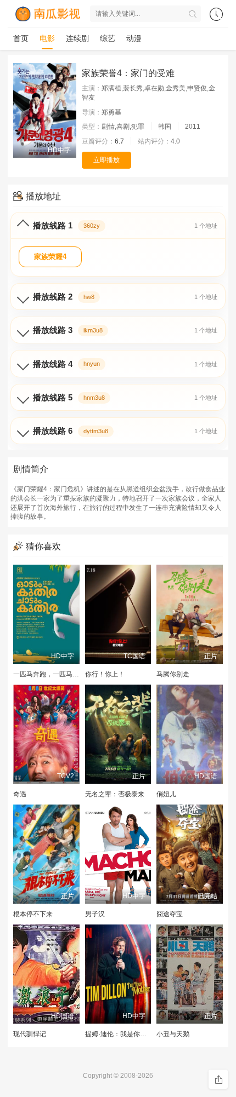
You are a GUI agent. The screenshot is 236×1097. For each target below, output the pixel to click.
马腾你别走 (172, 674)
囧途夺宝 (169, 914)
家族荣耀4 (50, 256)
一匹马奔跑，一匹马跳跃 (49, 674)
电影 (47, 38)
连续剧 (77, 38)
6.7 (119, 141)
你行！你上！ (105, 674)
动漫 (134, 38)
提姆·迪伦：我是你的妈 (119, 1034)
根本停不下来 (33, 914)
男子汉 (95, 914)
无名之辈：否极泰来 (114, 794)
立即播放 (106, 160)
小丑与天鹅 (172, 1034)
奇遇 (19, 794)
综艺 (107, 38)
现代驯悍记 (29, 1034)
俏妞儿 (166, 794)
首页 (21, 38)
